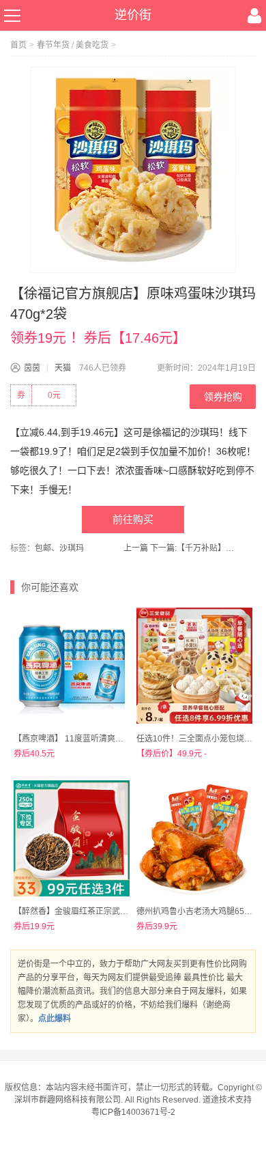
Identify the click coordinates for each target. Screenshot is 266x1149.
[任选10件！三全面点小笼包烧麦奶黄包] (194, 666)
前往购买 (133, 519)
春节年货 (53, 45)
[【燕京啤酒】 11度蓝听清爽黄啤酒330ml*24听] (72, 666)
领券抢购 (223, 396)
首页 (18, 45)
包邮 (43, 548)
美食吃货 (92, 45)
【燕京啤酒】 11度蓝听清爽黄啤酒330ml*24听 (99, 738)
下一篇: (194, 548)
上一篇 (135, 548)
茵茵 (32, 368)
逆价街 (133, 15)
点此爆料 (54, 1018)
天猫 (63, 368)
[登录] (254, 16)
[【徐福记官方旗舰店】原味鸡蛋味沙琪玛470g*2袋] (133, 170)
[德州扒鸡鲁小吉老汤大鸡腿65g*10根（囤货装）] (194, 838)
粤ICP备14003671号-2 (133, 1112)
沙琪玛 (71, 548)
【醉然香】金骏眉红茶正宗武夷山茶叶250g (93, 911)
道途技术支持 (227, 1100)
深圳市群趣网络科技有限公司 (67, 1100)
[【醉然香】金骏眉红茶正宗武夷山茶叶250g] (72, 838)
